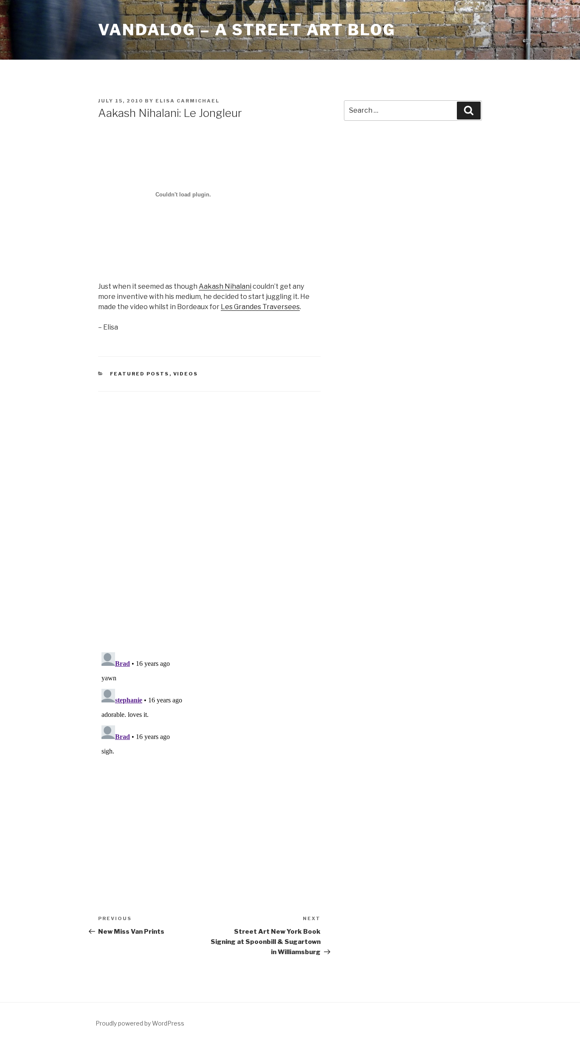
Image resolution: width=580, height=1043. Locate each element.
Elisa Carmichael (187, 101)
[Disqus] (209, 511)
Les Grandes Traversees (260, 307)
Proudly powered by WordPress (140, 1023)
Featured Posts (139, 374)
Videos (185, 374)
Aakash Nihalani (225, 286)
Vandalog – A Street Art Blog (247, 29)
